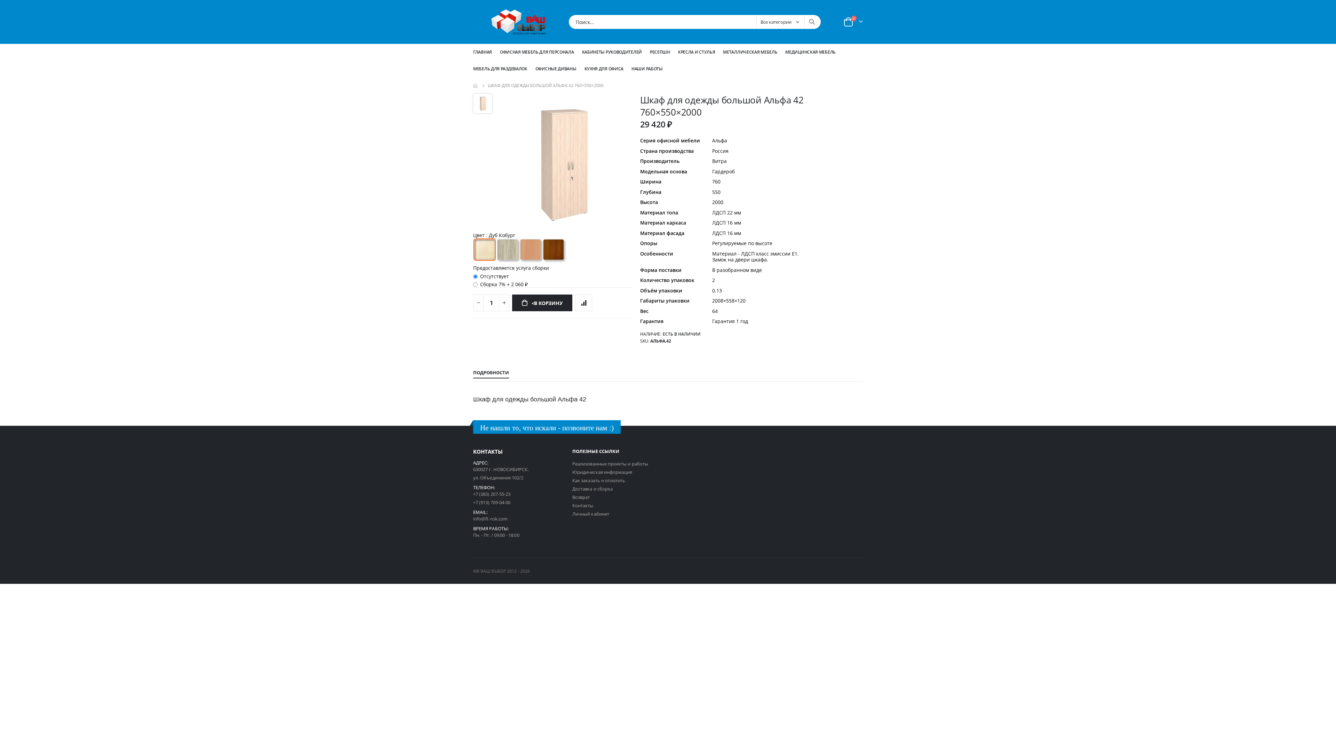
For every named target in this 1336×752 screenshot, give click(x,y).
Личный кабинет (590, 514)
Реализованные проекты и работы (610, 464)
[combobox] (695, 22)
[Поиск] (812, 22)
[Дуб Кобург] (484, 249)
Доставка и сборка (592, 489)
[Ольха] (530, 249)
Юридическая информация (602, 472)
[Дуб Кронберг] (507, 249)
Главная (482, 52)
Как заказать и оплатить (599, 480)
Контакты (583, 505)
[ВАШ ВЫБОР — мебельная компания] (518, 21)
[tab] (491, 372)
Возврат (581, 497)
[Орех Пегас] (553, 249)
